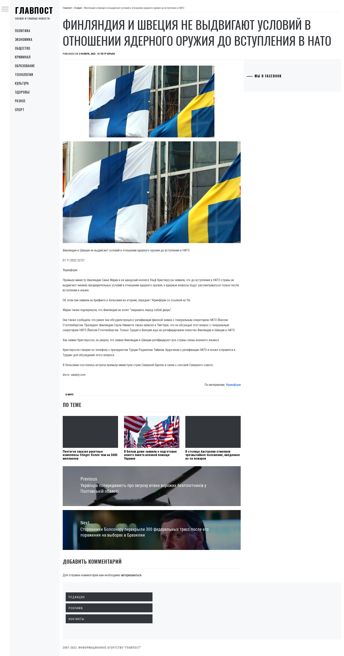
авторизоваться (131, 575)
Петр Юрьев (108, 53)
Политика (22, 30)
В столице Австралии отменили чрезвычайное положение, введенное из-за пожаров (212, 455)
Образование (25, 65)
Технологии (24, 74)
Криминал (23, 57)
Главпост (34, 10)
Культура (22, 83)
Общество (22, 48)
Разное (20, 100)
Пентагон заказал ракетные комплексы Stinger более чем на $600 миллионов (90, 455)
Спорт (19, 109)
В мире (69, 394)
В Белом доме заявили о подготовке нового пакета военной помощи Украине (150, 455)
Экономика (23, 39)
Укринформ (233, 385)
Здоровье (22, 92)
